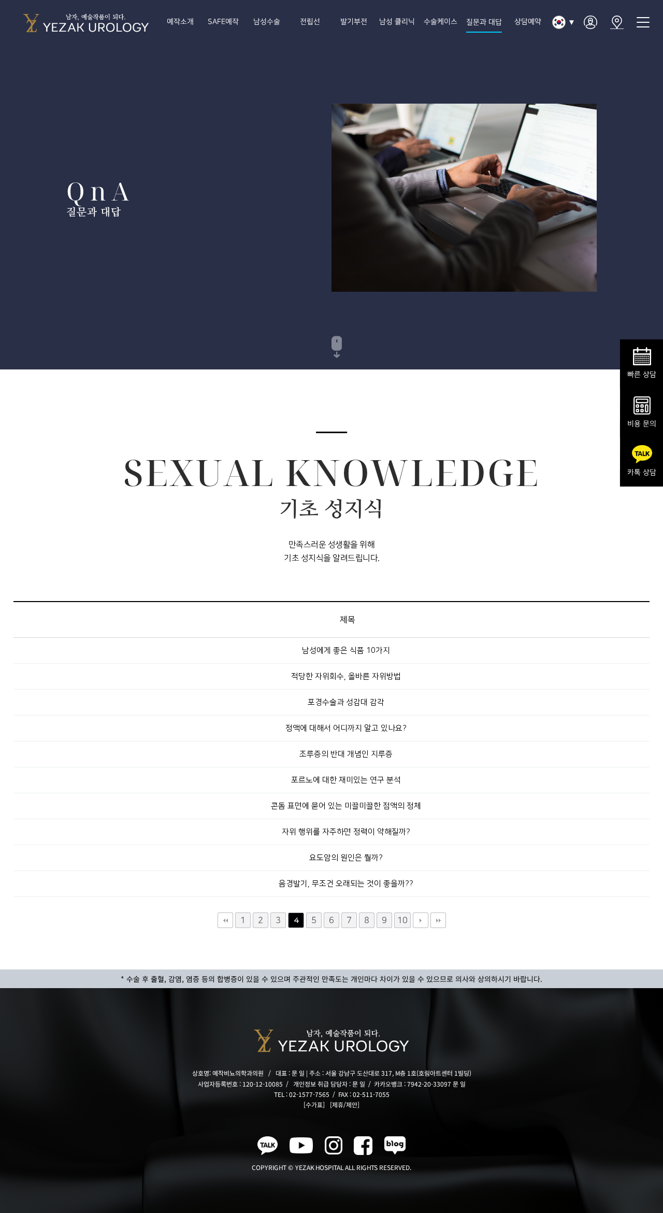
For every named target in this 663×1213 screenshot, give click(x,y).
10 (402, 920)
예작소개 (179, 22)
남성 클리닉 (397, 22)
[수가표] (314, 1104)
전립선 (310, 22)
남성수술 (266, 22)
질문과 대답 (484, 22)
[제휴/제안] (344, 1104)
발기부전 (353, 22)
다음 (420, 920)
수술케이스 (440, 22)
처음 (225, 920)
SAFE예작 (223, 22)
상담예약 (527, 22)
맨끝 (437, 920)
